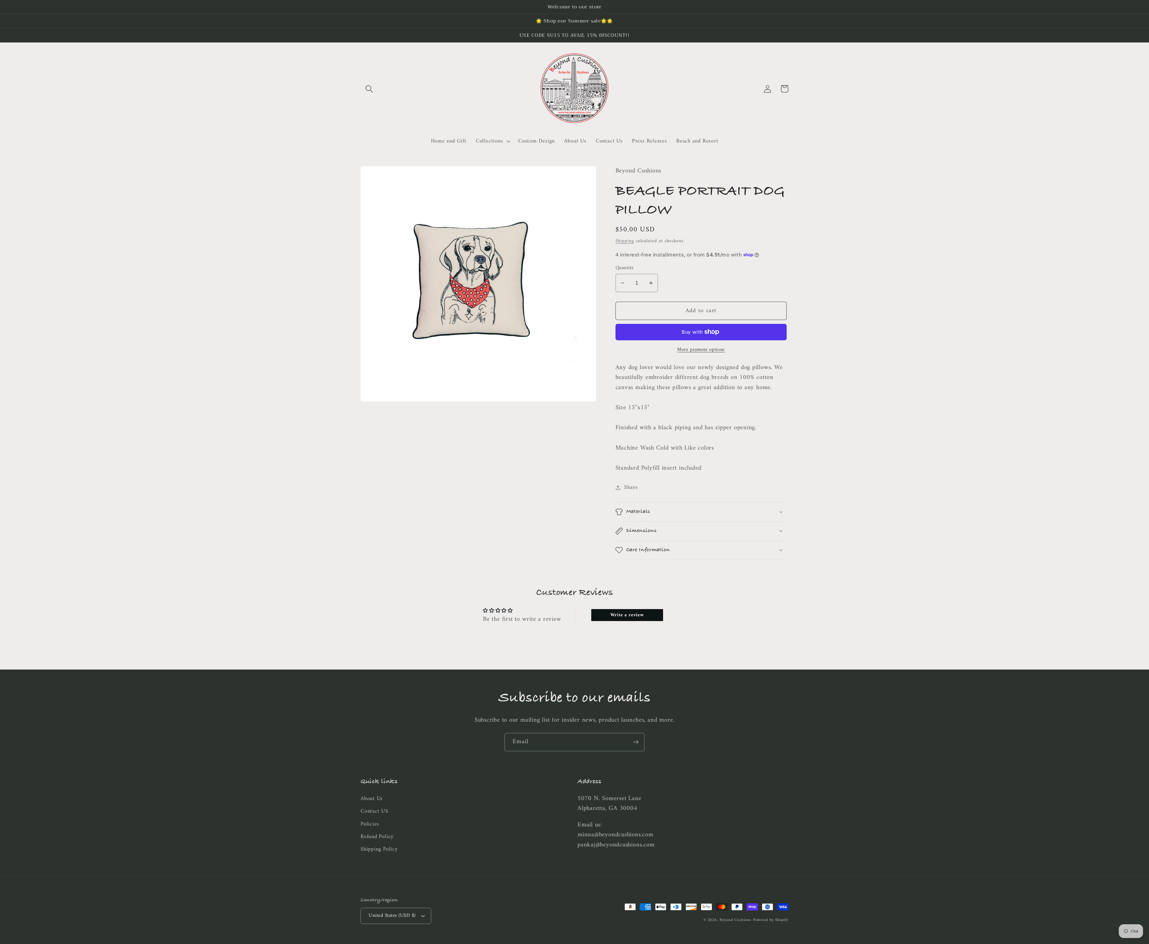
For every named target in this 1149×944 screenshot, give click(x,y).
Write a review (627, 615)
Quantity (624, 268)
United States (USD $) (392, 915)
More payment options (701, 349)
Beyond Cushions (735, 919)
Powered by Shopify (770, 919)
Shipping (624, 240)
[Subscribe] (635, 742)
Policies (370, 824)
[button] (369, 88)
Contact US (374, 811)
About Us (372, 799)
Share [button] (631, 487)
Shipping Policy (379, 849)
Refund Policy (377, 837)
